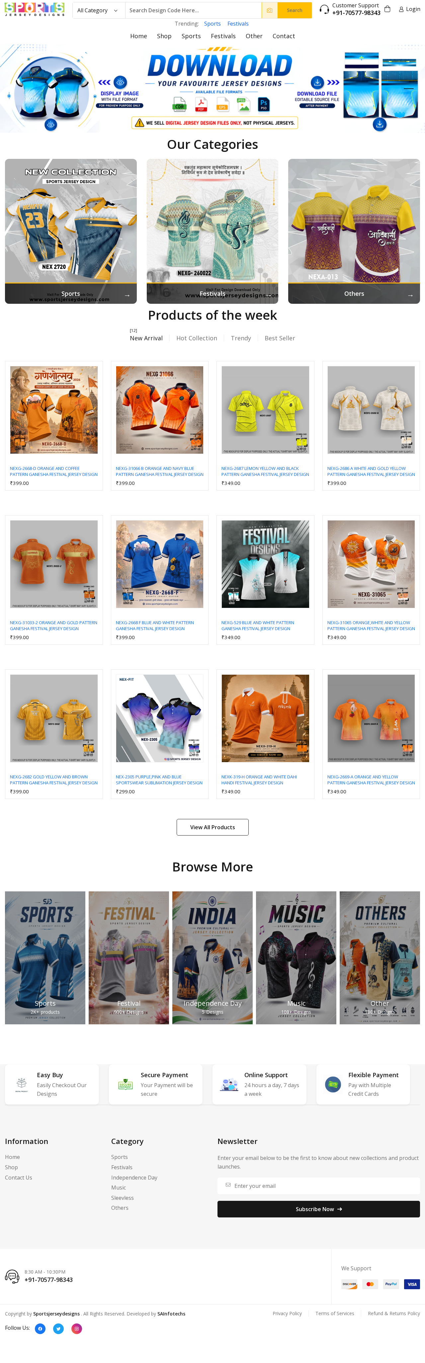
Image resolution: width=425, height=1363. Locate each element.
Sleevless (122, 1197)
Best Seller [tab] (280, 338)
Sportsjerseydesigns (56, 1313)
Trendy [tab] (241, 338)
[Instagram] (76, 1328)
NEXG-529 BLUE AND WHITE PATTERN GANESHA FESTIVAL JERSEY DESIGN (257, 625)
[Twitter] (58, 1328)
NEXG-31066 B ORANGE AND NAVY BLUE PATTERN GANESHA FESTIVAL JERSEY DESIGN (160, 471)
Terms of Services (334, 1313)
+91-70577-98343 (356, 13)
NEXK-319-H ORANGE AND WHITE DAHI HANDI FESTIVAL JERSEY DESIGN (259, 780)
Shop (164, 36)
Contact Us (18, 1177)
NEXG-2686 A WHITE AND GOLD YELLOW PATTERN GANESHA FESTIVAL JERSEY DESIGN (371, 471)
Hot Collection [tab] (196, 338)
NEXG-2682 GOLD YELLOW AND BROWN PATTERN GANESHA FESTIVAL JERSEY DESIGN (54, 780)
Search (294, 10)
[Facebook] (40, 1328)
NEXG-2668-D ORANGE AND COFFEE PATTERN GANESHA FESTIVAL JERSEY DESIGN (54, 471)
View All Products (212, 827)
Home (138, 36)
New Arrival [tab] (146, 338)
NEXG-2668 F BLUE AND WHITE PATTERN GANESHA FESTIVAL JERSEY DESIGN (155, 625)
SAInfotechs (171, 1313)
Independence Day (213, 1003)
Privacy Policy (287, 1313)
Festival (128, 1003)
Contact (284, 36)
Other (254, 36)
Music (296, 1003)
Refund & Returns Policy (394, 1313)
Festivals (238, 23)
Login (413, 9)
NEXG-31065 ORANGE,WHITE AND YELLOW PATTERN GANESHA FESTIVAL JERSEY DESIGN (371, 625)
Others (119, 1207)
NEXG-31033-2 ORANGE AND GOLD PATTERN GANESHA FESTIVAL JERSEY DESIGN (53, 625)
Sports (212, 23)
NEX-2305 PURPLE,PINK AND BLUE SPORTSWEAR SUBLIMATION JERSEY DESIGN (159, 780)
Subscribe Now (315, 1209)
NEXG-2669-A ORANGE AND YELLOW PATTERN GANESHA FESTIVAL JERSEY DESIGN (371, 780)
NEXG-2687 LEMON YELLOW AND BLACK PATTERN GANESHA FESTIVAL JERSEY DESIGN (265, 471)
